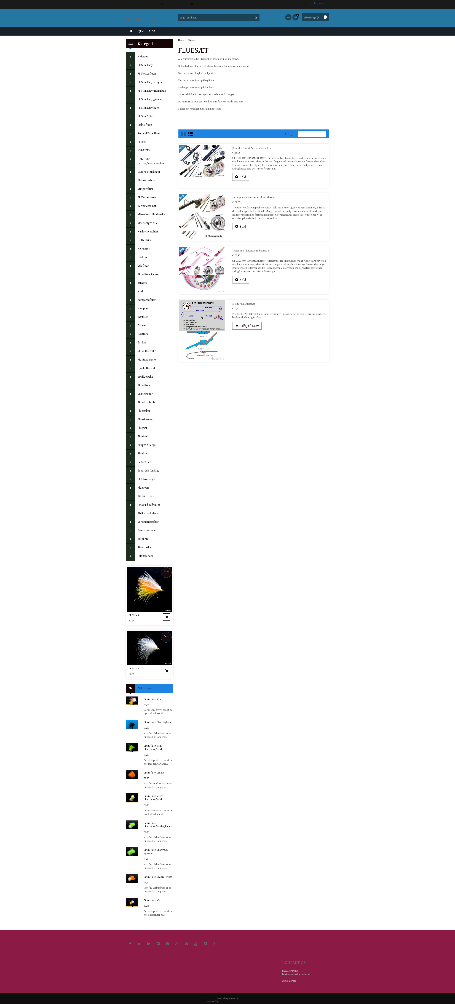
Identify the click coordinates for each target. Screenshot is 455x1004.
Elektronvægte (147, 479)
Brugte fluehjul (147, 445)
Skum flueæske (147, 351)
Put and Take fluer (149, 133)
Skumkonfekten (147, 402)
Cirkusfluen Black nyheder (158, 722)
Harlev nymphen (148, 231)
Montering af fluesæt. (243, 304)
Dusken (142, 257)
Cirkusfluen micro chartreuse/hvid (153, 798)
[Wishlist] (295, 17)
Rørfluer (143, 334)
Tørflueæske (145, 376)
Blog (152, 31)
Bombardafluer (147, 300)
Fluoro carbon (146, 180)
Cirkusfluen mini (153, 699)
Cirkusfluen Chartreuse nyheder (156, 852)
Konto (319, 3)
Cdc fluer (143, 265)
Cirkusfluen (145, 125)
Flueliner (143, 453)
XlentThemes (225, 1001)
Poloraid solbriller (149, 505)
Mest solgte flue (148, 223)
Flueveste (143, 487)
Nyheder (143, 56)
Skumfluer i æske (148, 274)
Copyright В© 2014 (206, 998)
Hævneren (144, 248)
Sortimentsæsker (148, 522)
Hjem (141, 31)
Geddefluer (144, 462)
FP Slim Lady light (148, 108)
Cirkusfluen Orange (154, 772)
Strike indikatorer (149, 513)
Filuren (142, 142)
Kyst (140, 291)
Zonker (142, 342)
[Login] (288, 17)
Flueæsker (144, 411)
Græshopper (145, 394)
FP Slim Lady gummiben (152, 90)
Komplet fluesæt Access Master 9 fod (252, 148)
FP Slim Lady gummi (150, 99)
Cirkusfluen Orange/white (158, 877)
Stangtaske (144, 547)
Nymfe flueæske (147, 368)
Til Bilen (143, 539)
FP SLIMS (134, 615)
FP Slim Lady (145, 65)
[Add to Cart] (166, 617)
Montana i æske (147, 359)
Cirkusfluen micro (153, 900)
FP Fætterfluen (147, 73)
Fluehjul (143, 436)
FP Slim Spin (145, 116)
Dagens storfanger (149, 172)
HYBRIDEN (144, 150)
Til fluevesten (146, 496)
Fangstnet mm (146, 530)
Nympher (143, 308)
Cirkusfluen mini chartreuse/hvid (153, 748)
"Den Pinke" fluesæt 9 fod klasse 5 (250, 250)
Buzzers (142, 283)
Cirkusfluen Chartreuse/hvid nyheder (158, 825)
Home (181, 40)
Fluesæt (142, 428)
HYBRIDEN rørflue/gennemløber (151, 161)
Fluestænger (145, 419)
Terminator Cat (147, 206)
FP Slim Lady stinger (150, 82)
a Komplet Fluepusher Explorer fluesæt (253, 197)
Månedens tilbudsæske (151, 214)
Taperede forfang (148, 470)
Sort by (289, 134)
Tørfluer (143, 317)
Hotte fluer (144, 240)
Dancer (142, 325)
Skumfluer (144, 385)
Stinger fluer (145, 189)
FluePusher (141, 20)
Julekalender (145, 556)
